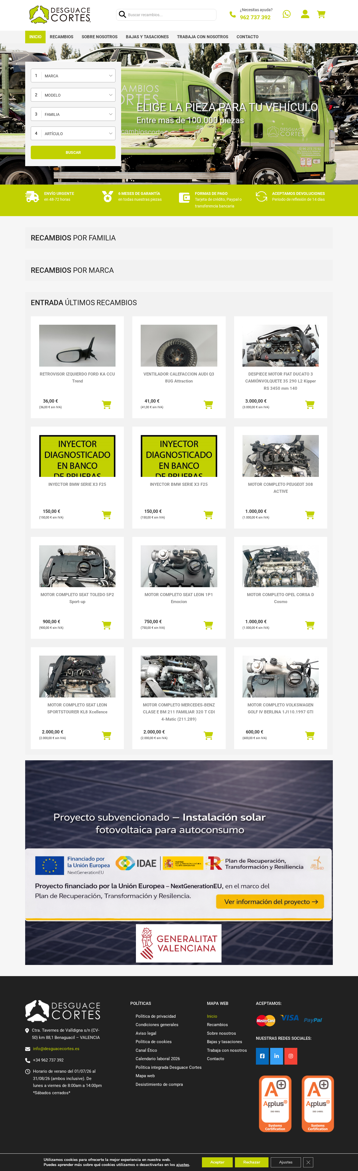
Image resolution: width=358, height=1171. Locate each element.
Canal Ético (146, 1050)
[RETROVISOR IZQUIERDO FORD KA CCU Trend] (77, 353)
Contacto (247, 36)
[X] (276, 1056)
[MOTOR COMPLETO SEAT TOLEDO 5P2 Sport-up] (77, 574)
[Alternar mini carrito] (321, 14)
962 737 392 (255, 17)
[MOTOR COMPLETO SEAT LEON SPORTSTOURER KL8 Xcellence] (77, 684)
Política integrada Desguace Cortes (169, 1067)
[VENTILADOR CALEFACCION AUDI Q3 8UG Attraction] (179, 353)
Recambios (61, 36)
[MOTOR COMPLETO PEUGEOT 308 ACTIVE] (280, 463)
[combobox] (73, 75)
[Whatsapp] (286, 14)
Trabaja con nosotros (202, 36)
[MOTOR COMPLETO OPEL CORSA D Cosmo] (280, 574)
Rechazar (251, 1162)
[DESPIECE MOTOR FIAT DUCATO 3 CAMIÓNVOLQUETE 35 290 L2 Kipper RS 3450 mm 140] (280, 353)
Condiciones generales (157, 1024)
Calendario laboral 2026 (158, 1058)
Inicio (35, 36)
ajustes (182, 1164)
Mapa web (145, 1075)
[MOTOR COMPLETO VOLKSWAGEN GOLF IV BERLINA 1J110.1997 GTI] (280, 684)
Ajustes (286, 1162)
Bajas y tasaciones (147, 36)
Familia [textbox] (52, 114)
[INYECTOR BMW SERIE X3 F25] (77, 471)
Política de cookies (154, 1041)
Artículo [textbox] (54, 134)
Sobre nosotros (99, 36)
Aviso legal (146, 1033)
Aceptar (217, 1162)
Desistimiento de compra (159, 1084)
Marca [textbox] (51, 76)
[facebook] (262, 1056)
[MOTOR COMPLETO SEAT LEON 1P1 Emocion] (179, 574)
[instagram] (290, 1056)
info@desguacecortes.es (56, 1048)
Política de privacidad (156, 1016)
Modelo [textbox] (53, 95)
